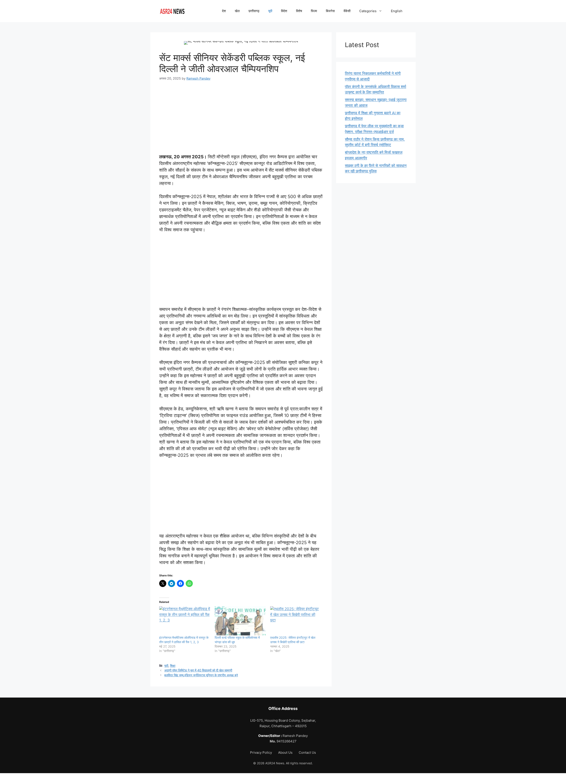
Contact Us (307, 752)
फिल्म (314, 11)
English (396, 11)
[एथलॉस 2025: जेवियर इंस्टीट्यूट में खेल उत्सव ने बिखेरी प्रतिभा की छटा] (295, 620)
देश (224, 11)
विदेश (284, 11)
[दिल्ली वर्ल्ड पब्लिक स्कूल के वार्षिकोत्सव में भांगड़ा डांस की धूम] (240, 620)
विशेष (299, 11)
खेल (237, 11)
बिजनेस (330, 11)
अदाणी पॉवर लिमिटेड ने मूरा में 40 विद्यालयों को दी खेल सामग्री (198, 670)
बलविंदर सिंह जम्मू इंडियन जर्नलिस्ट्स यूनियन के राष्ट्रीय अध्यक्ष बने (201, 675)
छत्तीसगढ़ (254, 11)
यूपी (270, 11)
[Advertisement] (241, 115)
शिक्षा (172, 665)
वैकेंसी (347, 11)
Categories (368, 11)
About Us (285, 752)
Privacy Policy (261, 752)
